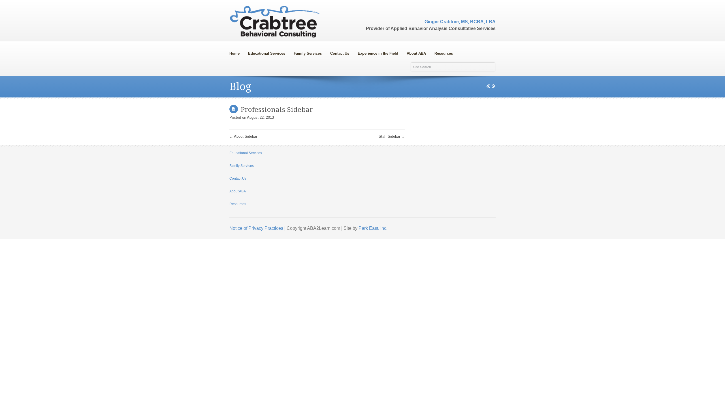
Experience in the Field (378, 53)
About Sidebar (243, 136)
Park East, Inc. (373, 228)
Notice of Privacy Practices (256, 228)
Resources (443, 53)
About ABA (414, 52)
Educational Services (264, 52)
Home (234, 53)
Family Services (305, 52)
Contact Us (339, 53)
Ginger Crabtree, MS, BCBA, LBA (460, 21)
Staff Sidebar (392, 136)
